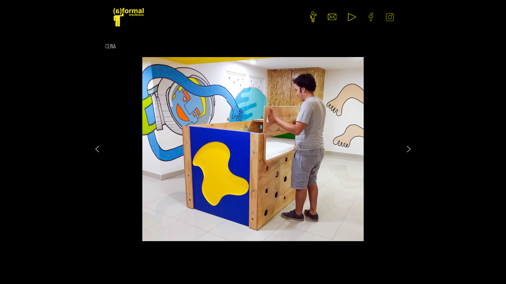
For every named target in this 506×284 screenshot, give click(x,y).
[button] (97, 149)
